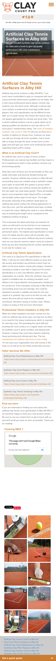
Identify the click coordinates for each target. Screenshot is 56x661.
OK (42, 450)
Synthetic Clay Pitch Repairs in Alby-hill (21, 648)
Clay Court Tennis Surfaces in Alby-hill (21, 642)
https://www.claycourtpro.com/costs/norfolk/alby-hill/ (27, 384)
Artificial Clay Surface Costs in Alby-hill (21, 651)
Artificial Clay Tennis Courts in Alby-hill (21, 639)
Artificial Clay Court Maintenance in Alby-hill (23, 645)
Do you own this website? (19, 450)
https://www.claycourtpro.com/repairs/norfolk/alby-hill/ (28, 373)
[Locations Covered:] (3, 4)
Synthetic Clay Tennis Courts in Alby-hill (21, 653)
